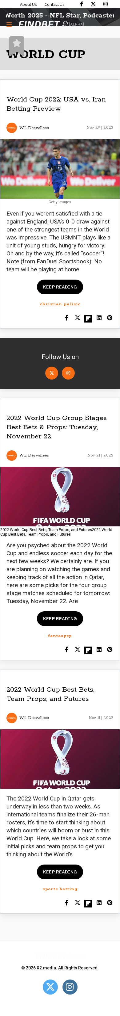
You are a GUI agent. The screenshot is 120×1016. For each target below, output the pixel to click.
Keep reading (60, 287)
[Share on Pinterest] (110, 318)
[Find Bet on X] (93, 4)
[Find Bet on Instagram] (105, 4)
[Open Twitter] (51, 373)
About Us (28, 4)
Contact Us (55, 4)
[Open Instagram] (68, 373)
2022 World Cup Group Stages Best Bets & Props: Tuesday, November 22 (56, 427)
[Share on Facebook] (66, 318)
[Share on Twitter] (77, 318)
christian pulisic (60, 304)
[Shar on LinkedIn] (99, 318)
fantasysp (60, 636)
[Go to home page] (51, 24)
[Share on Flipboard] (88, 318)
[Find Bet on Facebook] (81, 4)
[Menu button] (9, 24)
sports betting (60, 889)
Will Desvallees (34, 128)
